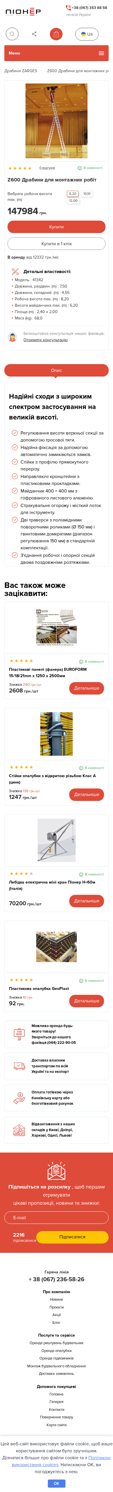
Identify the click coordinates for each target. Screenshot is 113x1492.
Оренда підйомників (56, 1358)
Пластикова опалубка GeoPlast (39, 988)
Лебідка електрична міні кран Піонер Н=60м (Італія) (52, 885)
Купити (56, 227)
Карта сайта (57, 1425)
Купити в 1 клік (56, 244)
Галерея (56, 1402)
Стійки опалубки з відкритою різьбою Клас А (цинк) (52, 779)
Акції (56, 1315)
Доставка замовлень (56, 1373)
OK (56, 1483)
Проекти (57, 1307)
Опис (56, 370)
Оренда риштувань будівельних (56, 1343)
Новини (56, 1299)
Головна (56, 1394)
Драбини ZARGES (20, 70)
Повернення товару (56, 1417)
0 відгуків (47, 168)
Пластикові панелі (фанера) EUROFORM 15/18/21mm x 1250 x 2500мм (48, 672)
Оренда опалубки (56, 1351)
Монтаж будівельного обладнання (56, 1366)
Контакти (56, 1409)
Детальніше (86, 688)
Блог (56, 1322)
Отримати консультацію (45, 339)
